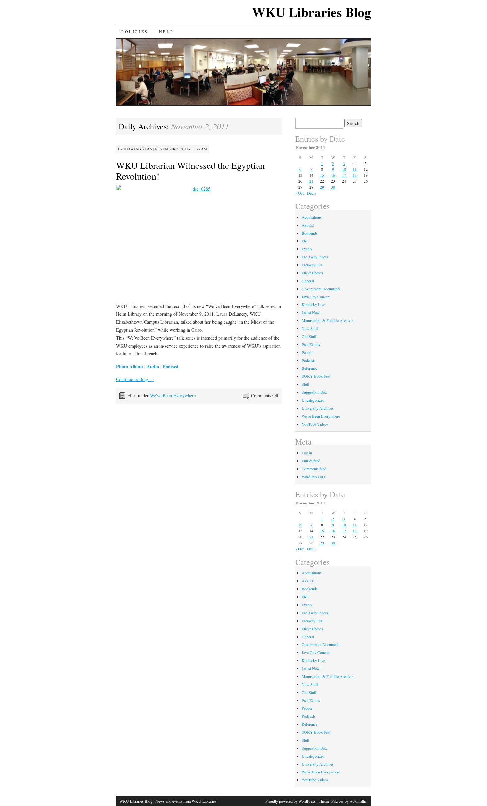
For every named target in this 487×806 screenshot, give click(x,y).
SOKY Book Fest (316, 376)
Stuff (305, 384)
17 (344, 175)
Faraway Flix (312, 264)
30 (333, 187)
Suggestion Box (314, 392)
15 (322, 175)
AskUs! (308, 225)
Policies (134, 31)
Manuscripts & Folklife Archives (328, 320)
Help (166, 31)
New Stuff (310, 328)
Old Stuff (309, 336)
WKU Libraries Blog (311, 12)
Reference (309, 368)
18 (355, 175)
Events (307, 248)
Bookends (310, 232)
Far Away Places (315, 256)
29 (322, 187)
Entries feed (311, 460)
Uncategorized (313, 400)
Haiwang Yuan (138, 148)
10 (344, 169)
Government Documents (321, 288)
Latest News (311, 312)
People (307, 352)
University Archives (318, 408)
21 (311, 181)
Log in (307, 452)
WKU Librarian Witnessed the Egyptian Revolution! (190, 170)
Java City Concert (316, 296)
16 (333, 175)
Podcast (170, 366)
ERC (305, 240)
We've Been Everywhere (173, 395)
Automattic (358, 801)
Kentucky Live (313, 304)
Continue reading (135, 379)
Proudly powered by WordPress (290, 801)
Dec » (311, 193)
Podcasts (309, 360)
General (308, 280)
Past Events (311, 344)
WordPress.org (313, 476)
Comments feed (314, 468)
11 (355, 169)
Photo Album (129, 366)
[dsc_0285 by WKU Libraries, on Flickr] (199, 241)
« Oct (299, 193)
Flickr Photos (312, 272)
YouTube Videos (315, 424)
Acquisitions (312, 217)
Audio (153, 366)
